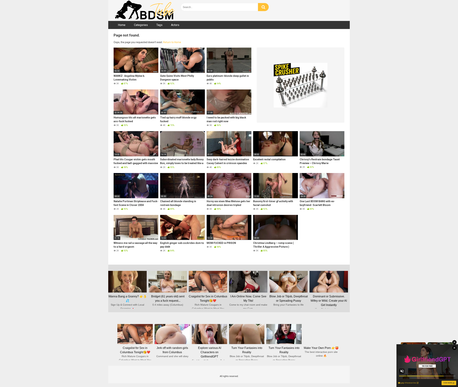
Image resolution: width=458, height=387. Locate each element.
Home (121, 25)
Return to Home (172, 42)
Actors (175, 25)
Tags (159, 25)
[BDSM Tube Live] (145, 10)
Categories (141, 25)
